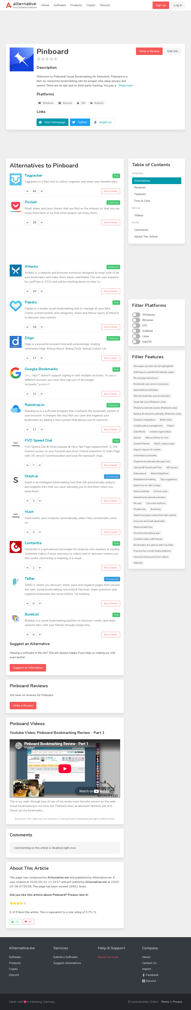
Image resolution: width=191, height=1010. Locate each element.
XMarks (31, 266)
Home (45, 5)
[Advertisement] (95, 28)
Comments (141, 230)
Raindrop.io (34, 404)
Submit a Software (65, 957)
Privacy (177, 1002)
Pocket (31, 202)
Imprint (146, 969)
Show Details (111, 191)
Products (76, 5)
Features (140, 194)
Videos (138, 215)
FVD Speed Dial (38, 440)
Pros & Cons (142, 201)
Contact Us (149, 963)
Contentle (33, 543)
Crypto (91, 5)
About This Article (146, 237)
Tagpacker (34, 175)
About (146, 957)
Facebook (152, 975)
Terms (165, 1002)
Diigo (29, 337)
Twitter (82, 122)
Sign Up (161, 5)
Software (60, 5)
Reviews (140, 187)
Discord (105, 5)
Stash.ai (31, 476)
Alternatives (142, 181)
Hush (29, 511)
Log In (178, 5)
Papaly (31, 302)
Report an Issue (108, 957)
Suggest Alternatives (67, 963)
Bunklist (32, 614)
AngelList (105, 122)
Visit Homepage (54, 122)
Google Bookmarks (41, 369)
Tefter (30, 578)
